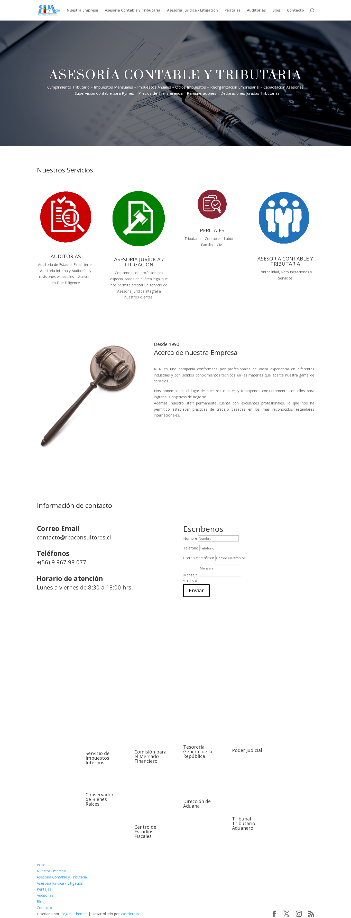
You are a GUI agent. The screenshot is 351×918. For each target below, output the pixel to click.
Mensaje (190, 575)
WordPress (130, 913)
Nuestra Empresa (82, 10)
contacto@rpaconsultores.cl (74, 537)
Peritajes (232, 10)
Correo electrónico (198, 557)
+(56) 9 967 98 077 (61, 562)
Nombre (190, 538)
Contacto (295, 10)
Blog (276, 10)
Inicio (55, 10)
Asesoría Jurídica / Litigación (192, 10)
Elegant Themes (73, 913)
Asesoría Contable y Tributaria (132, 10)
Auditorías (256, 10)
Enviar (196, 590)
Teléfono (190, 548)
